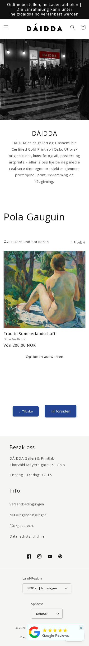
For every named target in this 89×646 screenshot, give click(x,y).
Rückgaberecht (21, 525)
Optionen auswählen (44, 356)
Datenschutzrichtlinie (27, 536)
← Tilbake (26, 411)
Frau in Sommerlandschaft (29, 333)
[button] (6, 27)
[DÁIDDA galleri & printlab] (34, 638)
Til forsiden (60, 411)
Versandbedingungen (26, 504)
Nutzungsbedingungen (28, 515)
